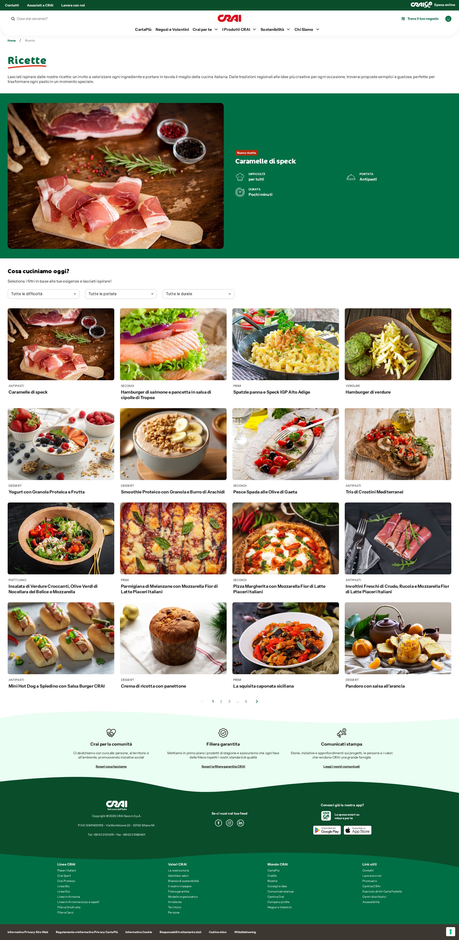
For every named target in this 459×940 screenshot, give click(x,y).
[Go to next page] (257, 701)
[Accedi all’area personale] (448, 19)
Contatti (12, 5)
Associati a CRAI (40, 5)
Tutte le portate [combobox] (102, 294)
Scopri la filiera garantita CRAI (223, 766)
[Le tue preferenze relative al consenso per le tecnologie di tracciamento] (450, 931)
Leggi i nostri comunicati (341, 766)
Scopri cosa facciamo (111, 766)
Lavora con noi (73, 5)
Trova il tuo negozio (422, 18)
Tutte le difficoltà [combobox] (26, 294)
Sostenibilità (272, 29)
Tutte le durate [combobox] (179, 294)
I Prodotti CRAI (236, 29)
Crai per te (202, 29)
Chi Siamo (304, 29)
